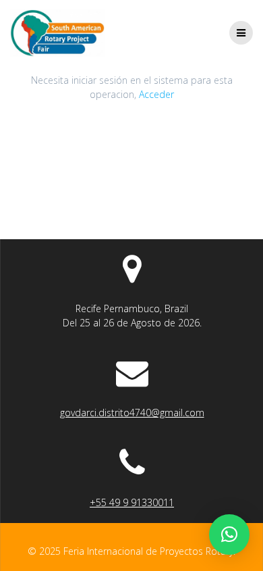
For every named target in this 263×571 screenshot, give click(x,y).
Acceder (156, 94)
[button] (229, 534)
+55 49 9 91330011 (132, 502)
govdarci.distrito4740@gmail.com (132, 412)
